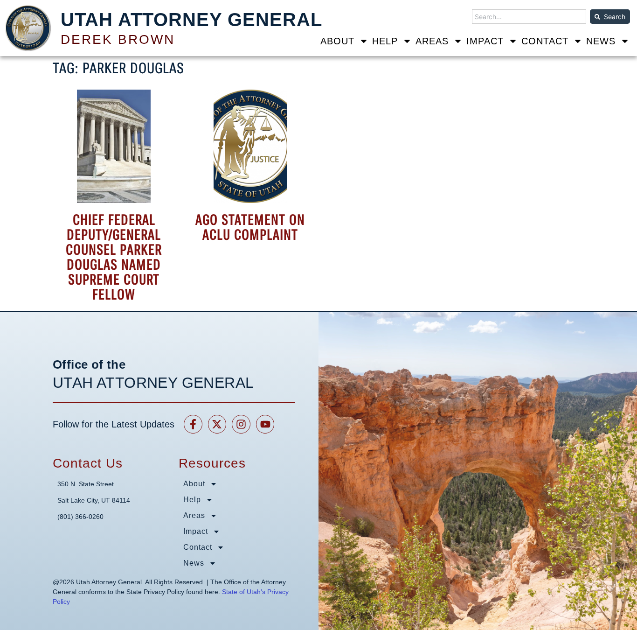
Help (385, 41)
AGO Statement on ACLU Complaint (250, 227)
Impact (485, 41)
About (337, 41)
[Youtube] (265, 424)
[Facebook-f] (193, 424)
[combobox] (529, 16)
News (601, 41)
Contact (544, 41)
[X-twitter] (217, 424)
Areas (432, 41)
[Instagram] (241, 424)
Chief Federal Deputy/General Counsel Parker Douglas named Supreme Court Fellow (114, 257)
